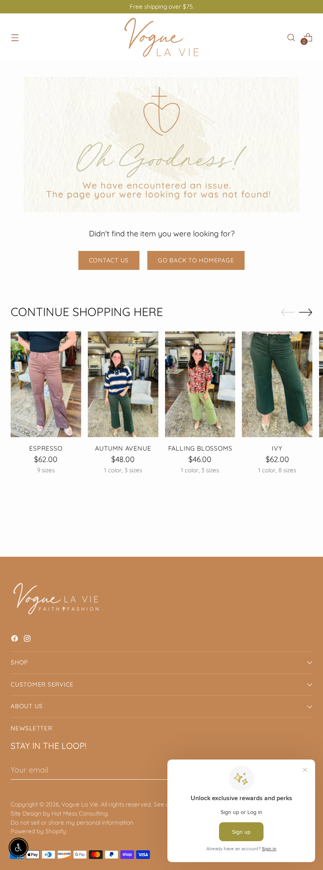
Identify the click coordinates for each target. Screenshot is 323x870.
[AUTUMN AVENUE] (123, 384)
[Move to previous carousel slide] (287, 312)
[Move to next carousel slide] (305, 312)
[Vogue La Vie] (161, 37)
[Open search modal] (291, 37)
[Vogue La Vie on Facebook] (15, 639)
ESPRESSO (45, 448)
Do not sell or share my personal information (72, 822)
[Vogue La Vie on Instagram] (28, 639)
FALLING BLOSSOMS (200, 448)
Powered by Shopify (38, 831)
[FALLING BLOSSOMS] (200, 384)
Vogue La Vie (79, 804)
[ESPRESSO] (46, 384)
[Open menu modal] (15, 37)
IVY (277, 448)
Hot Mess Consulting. (80, 813)
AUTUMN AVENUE (123, 448)
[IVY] (277, 384)
